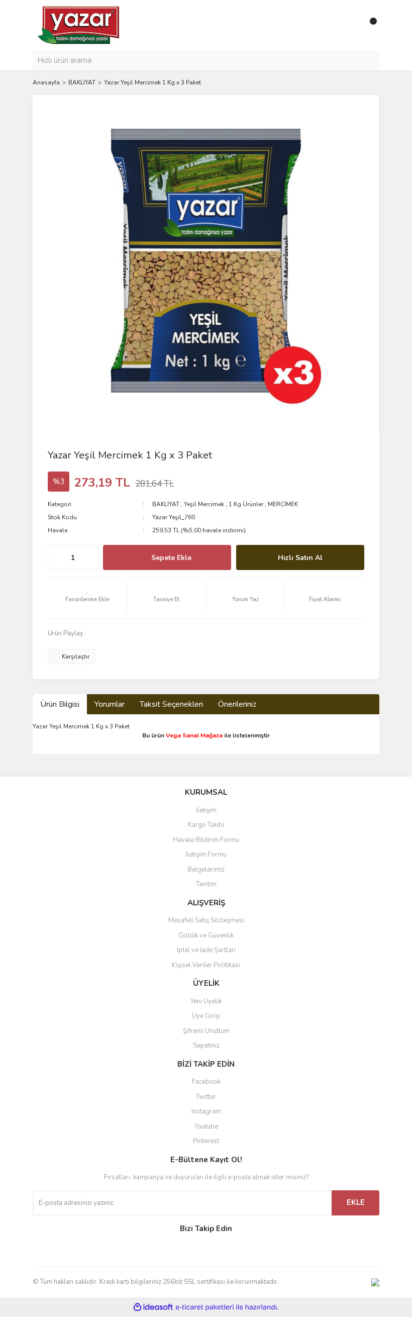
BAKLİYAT (165, 504)
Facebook (206, 1081)
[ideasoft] (153, 1307)
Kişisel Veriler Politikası (206, 965)
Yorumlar (109, 704)
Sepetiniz (206, 1045)
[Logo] (79, 25)
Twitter (206, 1096)
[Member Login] (349, 25)
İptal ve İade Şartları (206, 950)
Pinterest (206, 1141)
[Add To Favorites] (87, 598)
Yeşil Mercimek (204, 504)
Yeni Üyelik (206, 1001)
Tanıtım (206, 884)
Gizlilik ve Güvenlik (206, 935)
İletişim (206, 810)
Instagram (206, 1111)
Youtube (206, 1126)
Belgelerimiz (206, 869)
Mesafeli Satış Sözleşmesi (206, 920)
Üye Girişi (206, 1015)
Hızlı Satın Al (300, 557)
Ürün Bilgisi (59, 704)
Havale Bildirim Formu (206, 839)
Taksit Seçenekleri (171, 704)
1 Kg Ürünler (246, 504)
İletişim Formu (206, 854)
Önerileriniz (237, 704)
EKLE (356, 1202)
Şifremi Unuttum (206, 1031)
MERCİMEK (283, 504)
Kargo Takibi (206, 824)
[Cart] (369, 25)
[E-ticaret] (204, 1306)
